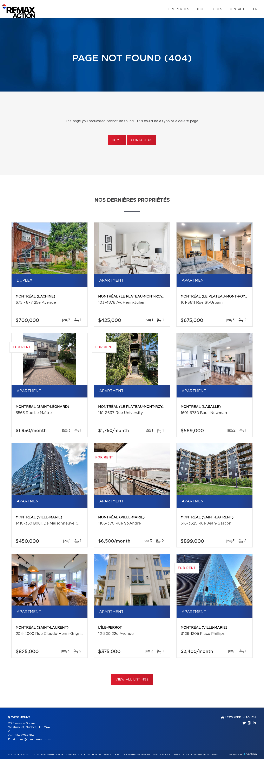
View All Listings (132, 679)
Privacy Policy (161, 755)
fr (255, 9)
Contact (236, 9)
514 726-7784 (24, 735)
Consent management (205, 755)
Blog (200, 9)
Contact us (141, 140)
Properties (178, 9)
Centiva (250, 754)
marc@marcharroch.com (34, 739)
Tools (216, 9)
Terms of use (180, 755)
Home (117, 140)
